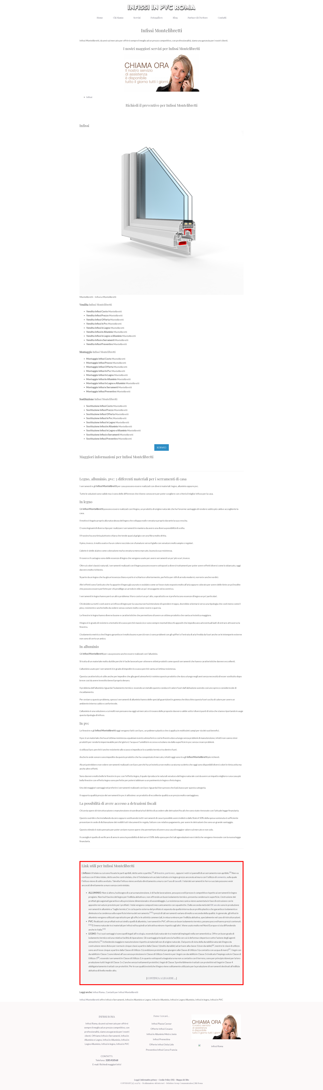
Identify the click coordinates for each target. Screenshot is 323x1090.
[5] (101, 941)
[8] (98, 958)
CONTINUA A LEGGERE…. (161, 978)
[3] (230, 872)
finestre (160, 873)
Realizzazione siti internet (153, 1083)
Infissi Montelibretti (89, 999)
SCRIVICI (161, 447)
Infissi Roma (99, 992)
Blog (175, 17)
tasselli (178, 881)
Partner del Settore (198, 17)
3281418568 (111, 1060)
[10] (151, 913)
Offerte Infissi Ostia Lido (161, 1044)
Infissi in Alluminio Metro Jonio (161, 1034)
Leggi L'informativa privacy (145, 1080)
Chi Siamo (118, 17)
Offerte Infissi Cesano (161, 1028)
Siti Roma (199, 1083)
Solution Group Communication (179, 1083)
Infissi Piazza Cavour (162, 1023)
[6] (213, 945)
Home (100, 17)
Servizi (137, 17)
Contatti (222, 17)
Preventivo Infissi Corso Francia (161, 1049)
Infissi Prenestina (161, 1039)
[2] (153, 872)
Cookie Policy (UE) (166, 1080)
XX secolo (215, 905)
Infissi (89, 97)
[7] (229, 949)
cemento (221, 877)
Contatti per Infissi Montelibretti (122, 992)
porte (168, 873)
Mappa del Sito (182, 1080)
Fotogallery (157, 17)
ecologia (140, 933)
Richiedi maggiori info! (110, 1064)
